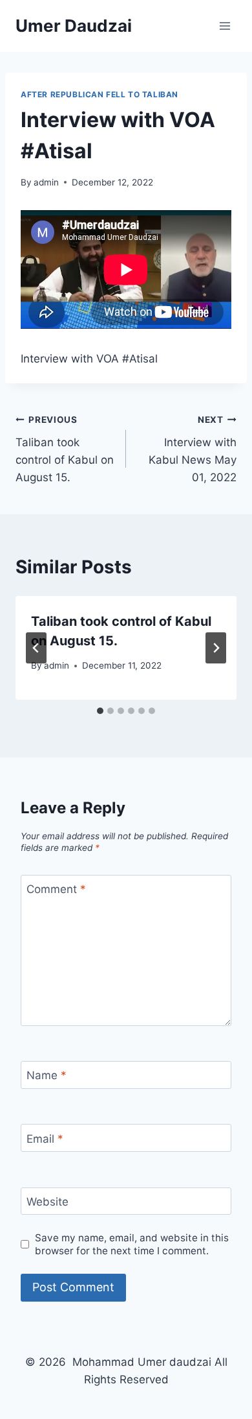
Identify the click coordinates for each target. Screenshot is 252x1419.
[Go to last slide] (36, 647)
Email (44, 1138)
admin (46, 182)
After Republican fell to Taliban (99, 94)
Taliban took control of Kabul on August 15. (65, 449)
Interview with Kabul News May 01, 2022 (192, 449)
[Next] (215, 647)
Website (47, 1201)
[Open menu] (224, 26)
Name (46, 1075)
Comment (56, 889)
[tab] (100, 711)
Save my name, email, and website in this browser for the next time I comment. (132, 1244)
